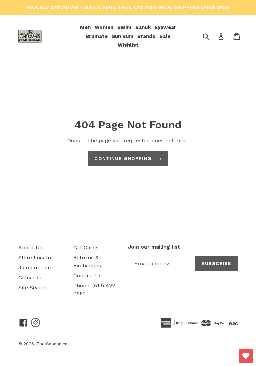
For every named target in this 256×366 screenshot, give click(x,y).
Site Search (33, 287)
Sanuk (143, 27)
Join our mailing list (154, 247)
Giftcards (29, 277)
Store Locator (35, 257)
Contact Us (87, 275)
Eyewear (166, 27)
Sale (164, 36)
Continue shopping (122, 158)
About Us (30, 247)
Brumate (97, 36)
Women (105, 27)
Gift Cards (86, 247)
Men (86, 27)
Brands (147, 36)
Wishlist (128, 45)
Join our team (36, 267)
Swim (125, 27)
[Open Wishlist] (246, 356)
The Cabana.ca (51, 343)
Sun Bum (123, 36)
